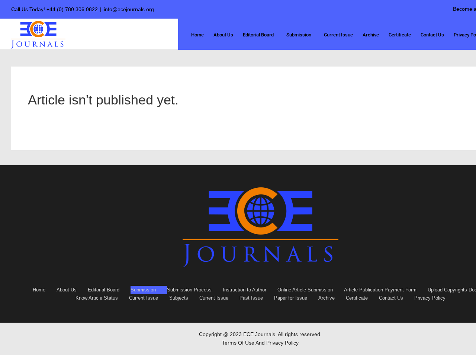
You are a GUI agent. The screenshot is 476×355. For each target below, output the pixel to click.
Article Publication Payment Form (380, 290)
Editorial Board (103, 290)
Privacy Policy (430, 298)
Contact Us (391, 298)
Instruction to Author (244, 290)
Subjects (178, 298)
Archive (326, 298)
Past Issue (251, 298)
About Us (67, 290)
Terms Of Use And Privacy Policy (260, 343)
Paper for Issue (290, 298)
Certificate (357, 298)
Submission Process (189, 290)
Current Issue (143, 298)
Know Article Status (96, 298)
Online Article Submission (305, 290)
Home (39, 290)
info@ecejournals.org (129, 9)
